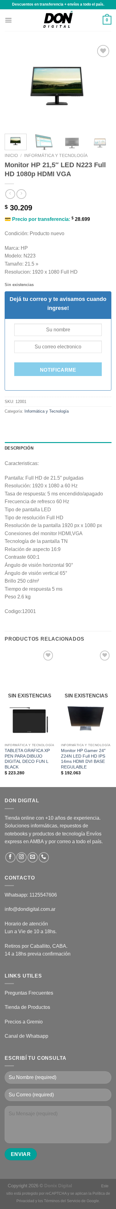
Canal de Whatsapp (26, 1036)
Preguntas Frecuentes (29, 993)
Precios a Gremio (24, 1021)
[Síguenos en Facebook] (10, 857)
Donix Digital (58, 1185)
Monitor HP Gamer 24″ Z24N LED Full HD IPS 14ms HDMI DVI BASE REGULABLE (83, 758)
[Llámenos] (44, 857)
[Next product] (10, 194)
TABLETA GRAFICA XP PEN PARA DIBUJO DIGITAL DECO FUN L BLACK (27, 758)
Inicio (11, 155)
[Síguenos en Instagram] (21, 857)
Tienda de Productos (27, 1007)
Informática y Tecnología (56, 155)
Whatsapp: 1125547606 (31, 895)
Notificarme (58, 370)
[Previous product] (21, 194)
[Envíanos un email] (33, 857)
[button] (8, 20)
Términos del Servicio (62, 1201)
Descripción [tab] (19, 448)
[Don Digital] (58, 20)
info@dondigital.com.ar (30, 909)
